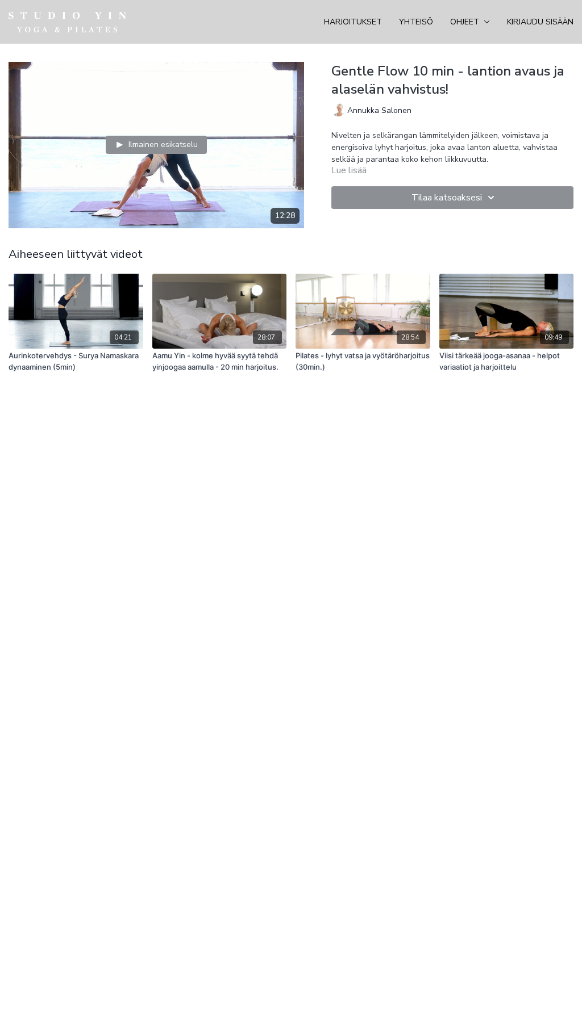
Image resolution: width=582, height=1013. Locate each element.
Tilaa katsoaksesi (446, 197)
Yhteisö (416, 21)
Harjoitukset (353, 21)
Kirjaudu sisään (540, 21)
